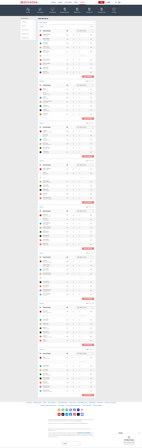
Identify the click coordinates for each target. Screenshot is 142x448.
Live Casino (68, 2)
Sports (53, 2)
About (44, 402)
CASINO (60, 2)
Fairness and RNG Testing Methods (48, 405)
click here (80, 420)
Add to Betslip (88, 76)
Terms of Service (52, 402)
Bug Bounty (100, 402)
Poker (76, 2)
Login (108, 2)
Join (101, 2)
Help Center (29, 402)
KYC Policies (61, 405)
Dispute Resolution (87, 405)
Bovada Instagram (97, 405)
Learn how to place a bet (129, 444)
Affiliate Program (37, 402)
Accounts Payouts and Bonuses (73, 405)
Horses (82, 2)
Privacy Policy (72, 402)
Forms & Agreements (62, 402)
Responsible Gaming (82, 402)
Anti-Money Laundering (110, 402)
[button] (114, 10)
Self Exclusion (92, 402)
